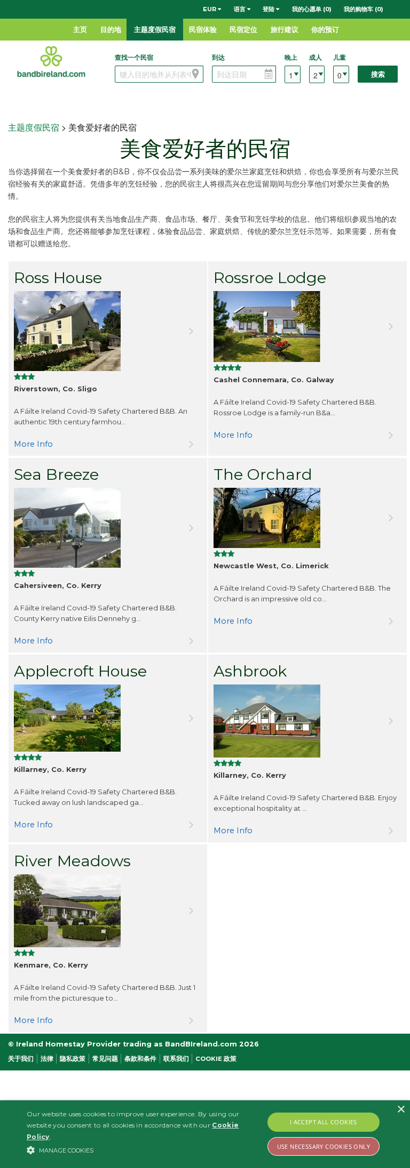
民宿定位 (243, 29)
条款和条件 (140, 1058)
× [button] (401, 1110)
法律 (47, 1058)
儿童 (339, 57)
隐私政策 (72, 1058)
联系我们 (176, 1058)
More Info (33, 444)
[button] (142, 1150)
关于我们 (21, 1058)
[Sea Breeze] (108, 528)
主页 (80, 29)
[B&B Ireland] (51, 61)
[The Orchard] (307, 518)
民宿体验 (203, 29)
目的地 (110, 29)
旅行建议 (284, 29)
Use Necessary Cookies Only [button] (323, 1146)
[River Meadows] (108, 910)
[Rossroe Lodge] (307, 326)
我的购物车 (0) (363, 9)
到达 (218, 57)
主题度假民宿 (155, 29)
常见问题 (105, 1058)
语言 (240, 9)
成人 (315, 57)
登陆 (269, 9)
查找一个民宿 (134, 57)
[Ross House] (108, 331)
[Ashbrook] (307, 721)
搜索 (378, 74)
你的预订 (325, 29)
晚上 (291, 57)
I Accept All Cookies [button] (323, 1122)
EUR (210, 9)
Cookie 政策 (215, 1058)
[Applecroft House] (108, 718)
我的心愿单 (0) (312, 9)
